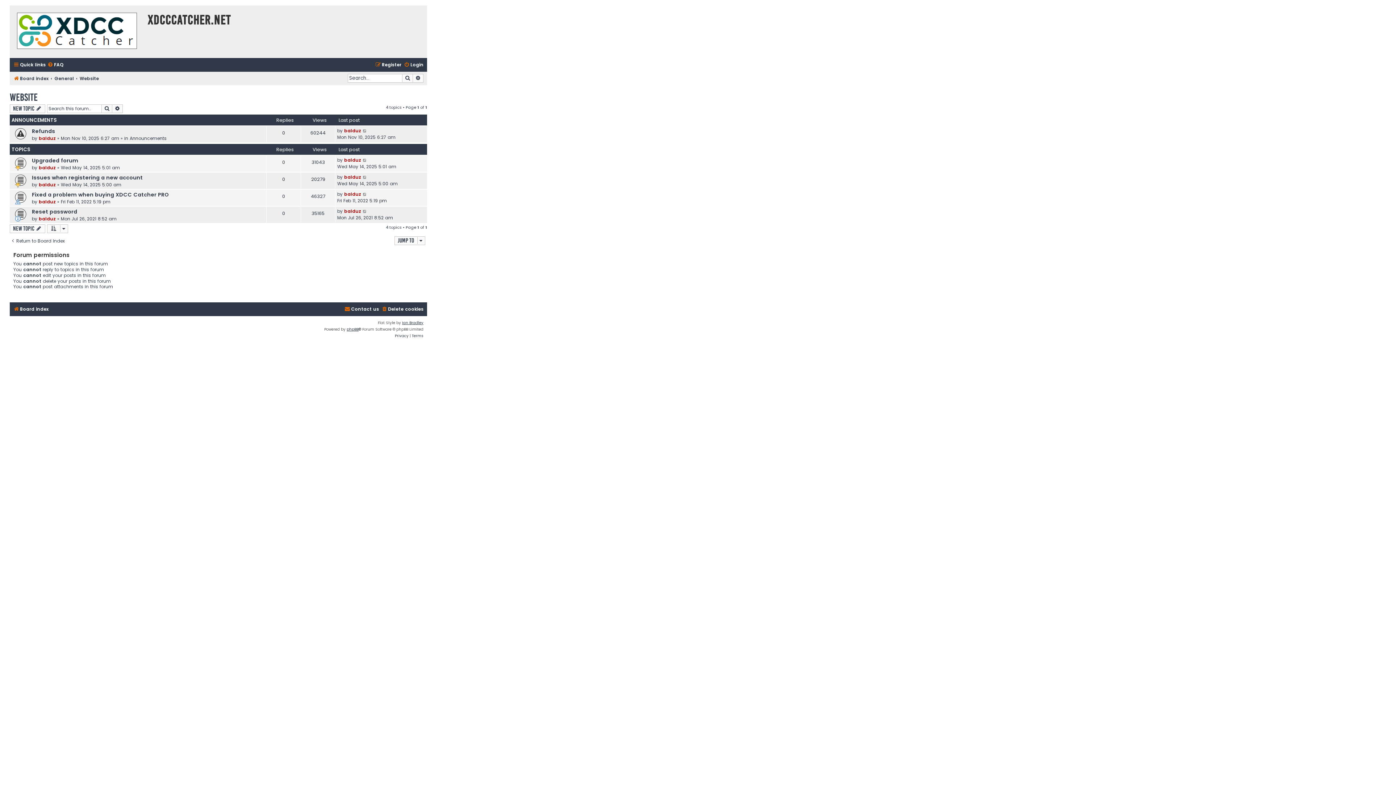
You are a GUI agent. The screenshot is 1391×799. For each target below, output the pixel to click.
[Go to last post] (365, 131)
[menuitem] (55, 65)
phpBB (353, 329)
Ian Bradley (412, 323)
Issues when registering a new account (87, 177)
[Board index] (77, 31)
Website (24, 97)
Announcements (148, 138)
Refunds (43, 131)
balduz (47, 138)
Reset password (54, 211)
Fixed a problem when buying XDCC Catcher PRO (100, 194)
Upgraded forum (55, 160)
